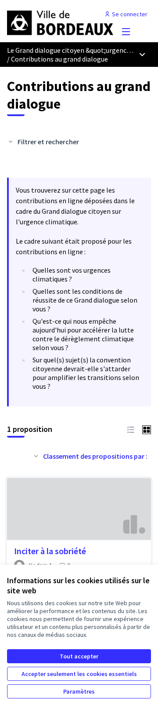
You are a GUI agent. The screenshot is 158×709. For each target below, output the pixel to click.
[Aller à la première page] (60, 21)
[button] (130, 429)
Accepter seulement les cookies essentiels (79, 674)
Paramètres (79, 691)
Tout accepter (79, 656)
